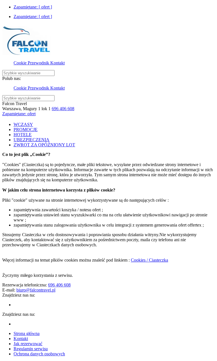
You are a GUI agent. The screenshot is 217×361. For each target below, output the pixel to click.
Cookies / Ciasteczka (149, 260)
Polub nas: (11, 78)
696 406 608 (63, 108)
